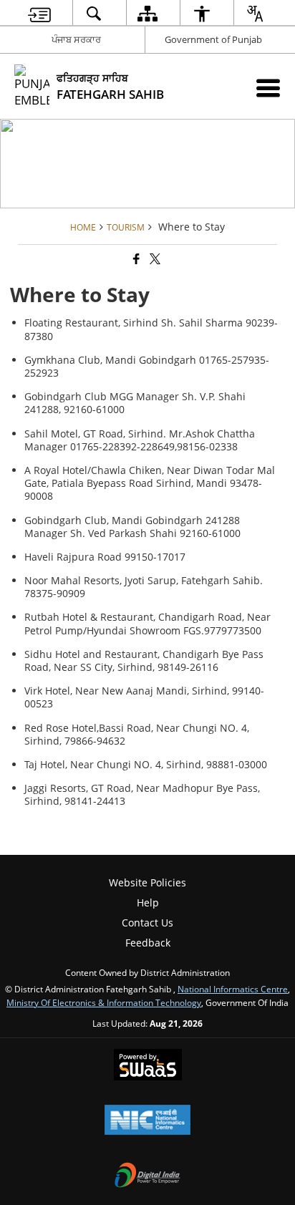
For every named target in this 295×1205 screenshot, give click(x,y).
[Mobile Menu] (268, 87)
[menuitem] (39, 13)
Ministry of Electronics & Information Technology (103, 1002)
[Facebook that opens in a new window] (135, 258)
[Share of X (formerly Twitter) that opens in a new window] (154, 258)
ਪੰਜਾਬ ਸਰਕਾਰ (76, 39)
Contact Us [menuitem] (147, 922)
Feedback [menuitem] (147, 942)
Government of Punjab (213, 39)
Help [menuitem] (148, 902)
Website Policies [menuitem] (147, 882)
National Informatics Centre (233, 989)
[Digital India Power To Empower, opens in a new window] (147, 1176)
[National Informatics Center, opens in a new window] (147, 1121)
